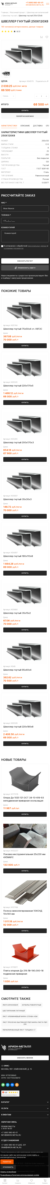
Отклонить (8, 1167)
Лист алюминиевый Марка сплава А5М (20, 1016)
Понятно (7, 1162)
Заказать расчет (25, 261)
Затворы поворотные (31, 1005)
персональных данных (37, 246)
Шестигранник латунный (14, 1011)
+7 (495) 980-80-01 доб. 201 (13, 1145)
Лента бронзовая (10, 1005)
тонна (5, 96)
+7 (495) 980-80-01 (34, 3)
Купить (25, 346)
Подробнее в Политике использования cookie (19, 1175)
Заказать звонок (25, 1058)
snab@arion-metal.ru (11, 1147)
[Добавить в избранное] (47, 37)
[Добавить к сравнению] (41, 37)
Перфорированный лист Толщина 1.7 (19, 1030)
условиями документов (13, 248)
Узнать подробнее (8, 1172)
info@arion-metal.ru (35, 5)
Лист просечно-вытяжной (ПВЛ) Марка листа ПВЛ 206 (25, 1023)
